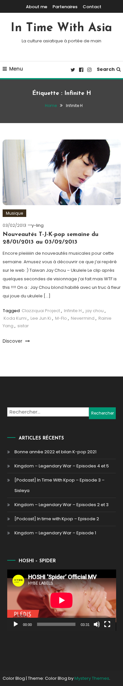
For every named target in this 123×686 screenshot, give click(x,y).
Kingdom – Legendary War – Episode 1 (55, 533)
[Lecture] (15, 624)
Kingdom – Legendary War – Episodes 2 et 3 (61, 505)
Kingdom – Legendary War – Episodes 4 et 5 (61, 466)
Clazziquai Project (41, 311)
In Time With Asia (61, 28)
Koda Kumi (15, 318)
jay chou (95, 311)
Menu (16, 68)
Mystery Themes (91, 678)
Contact (92, 7)
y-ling (37, 225)
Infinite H (73, 311)
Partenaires (64, 7)
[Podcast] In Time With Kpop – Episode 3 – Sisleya (59, 485)
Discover (13, 341)
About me (36, 7)
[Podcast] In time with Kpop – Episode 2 (56, 519)
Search (106, 69)
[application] (61, 600)
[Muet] (96, 624)
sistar (23, 326)
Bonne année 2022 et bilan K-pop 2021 (55, 452)
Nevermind (82, 318)
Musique (14, 213)
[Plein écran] (107, 624)
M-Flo (61, 318)
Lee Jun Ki (41, 318)
